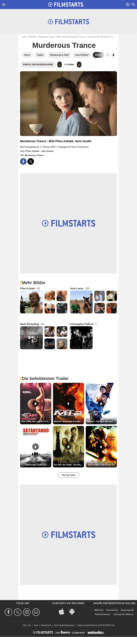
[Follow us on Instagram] (27, 612)
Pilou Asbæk (33, 151)
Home (24, 37)
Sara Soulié (47, 151)
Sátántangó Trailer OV (35, 465)
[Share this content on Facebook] (23, 161)
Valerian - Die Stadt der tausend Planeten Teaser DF (102, 421)
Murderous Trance (46, 37)
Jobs (36, 625)
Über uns (27, 625)
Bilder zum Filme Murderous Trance (71, 37)
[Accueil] (65, 4)
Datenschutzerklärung (88, 625)
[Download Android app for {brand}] (74, 611)
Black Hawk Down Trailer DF (101, 465)
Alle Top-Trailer (68, 475)
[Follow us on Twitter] (18, 612)
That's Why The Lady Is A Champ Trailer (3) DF (36, 421)
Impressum (46, 625)
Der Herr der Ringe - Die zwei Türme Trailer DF (69, 465)
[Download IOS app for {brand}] (63, 611)
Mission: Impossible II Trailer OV (69, 421)
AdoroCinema (102, 614)
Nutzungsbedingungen (64, 625)
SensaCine (112, 610)
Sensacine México (123, 614)
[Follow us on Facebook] (9, 612)
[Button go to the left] (108, 55)
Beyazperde (127, 610)
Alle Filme (33, 37)
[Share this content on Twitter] (30, 161)
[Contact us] (36, 612)
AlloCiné (98, 610)
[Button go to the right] (113, 55)
